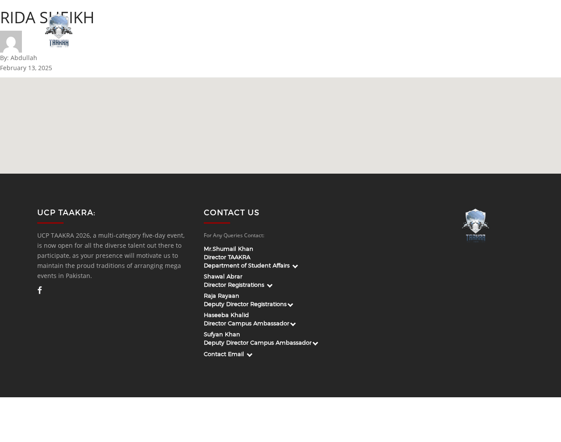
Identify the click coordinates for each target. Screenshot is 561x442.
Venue (466, 31)
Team (276, 31)
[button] (300, 123)
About (245, 31)
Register (503, 31)
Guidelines (426, 31)
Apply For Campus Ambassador (347, 31)
